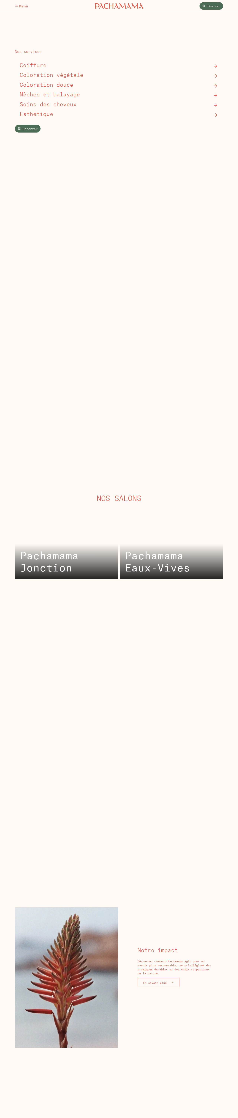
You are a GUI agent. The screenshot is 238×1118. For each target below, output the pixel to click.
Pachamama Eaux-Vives (157, 561)
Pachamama (119, 6)
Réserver (212, 6)
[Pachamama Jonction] (66, 543)
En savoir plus (155, 982)
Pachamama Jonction (49, 561)
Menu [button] (23, 6)
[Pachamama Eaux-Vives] (171, 543)
